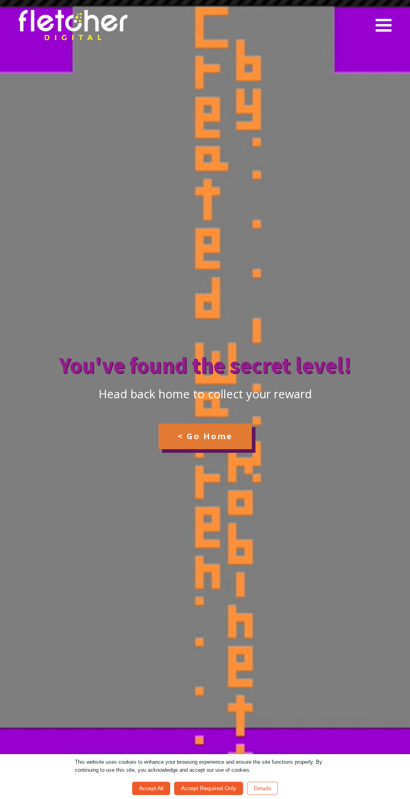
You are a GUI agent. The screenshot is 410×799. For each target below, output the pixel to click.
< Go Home (205, 436)
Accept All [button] (151, 788)
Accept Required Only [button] (208, 788)
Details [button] (262, 788)
